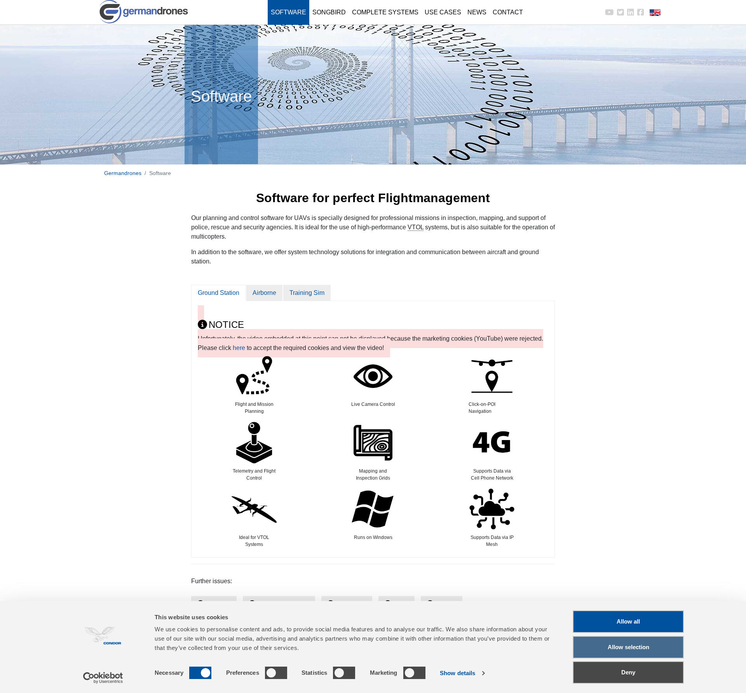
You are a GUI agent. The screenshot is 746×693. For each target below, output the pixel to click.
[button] (650, 12)
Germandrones (122, 173)
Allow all (628, 621)
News (476, 12)
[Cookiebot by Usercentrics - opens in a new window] (103, 678)
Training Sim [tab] (306, 292)
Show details (457, 673)
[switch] (276, 673)
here (239, 348)
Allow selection (628, 647)
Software (288, 12)
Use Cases (443, 12)
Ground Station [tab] (218, 292)
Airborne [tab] (264, 292)
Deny (628, 672)
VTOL (416, 227)
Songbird (329, 12)
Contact (508, 12)
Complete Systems (385, 12)
